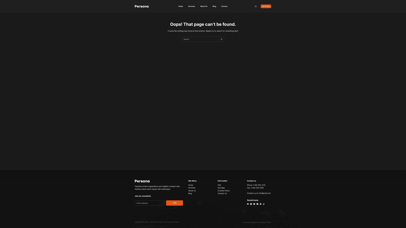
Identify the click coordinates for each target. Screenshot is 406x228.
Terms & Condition (250, 222)
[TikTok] (264, 204)
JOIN (174, 203)
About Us (203, 6)
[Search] (255, 6)
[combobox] (200, 39)
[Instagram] (254, 204)
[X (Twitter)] (251, 204)
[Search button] (221, 39)
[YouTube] (257, 204)
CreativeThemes (173, 222)
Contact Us (222, 193)
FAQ (219, 185)
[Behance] (260, 204)
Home (180, 6)
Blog (214, 6)
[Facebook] (248, 204)
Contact (224, 6)
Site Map (221, 188)
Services (191, 6)
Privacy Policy (265, 222)
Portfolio (191, 188)
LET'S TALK (266, 6)
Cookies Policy (224, 191)
